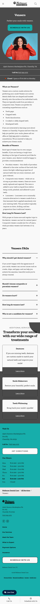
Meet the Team (7, 537)
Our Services (7, 532)
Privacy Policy (8, 577)
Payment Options (9, 547)
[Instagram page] (7, 521)
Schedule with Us (20, 28)
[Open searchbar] (35, 4)
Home (4, 527)
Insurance (6, 552)
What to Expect (8, 542)
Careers (26, 577)
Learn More (20, 371)
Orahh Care (33, 577)
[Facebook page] (3, 521)
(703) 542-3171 (23, 72)
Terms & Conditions (18, 577)
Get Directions (20, 451)
